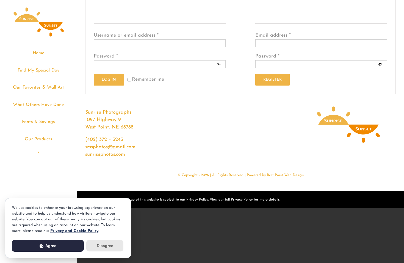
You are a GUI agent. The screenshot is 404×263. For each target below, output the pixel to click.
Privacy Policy (197, 199)
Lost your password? (193, 79)
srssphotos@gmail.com (110, 147)
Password (106, 56)
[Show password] (218, 64)
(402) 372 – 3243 (104, 139)
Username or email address (126, 35)
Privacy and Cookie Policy (74, 231)
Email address (273, 35)
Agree (50, 245)
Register (272, 80)
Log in (109, 80)
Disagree (105, 245)
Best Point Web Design (285, 175)
